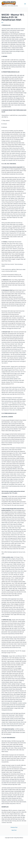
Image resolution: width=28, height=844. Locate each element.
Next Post (14, 830)
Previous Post (14, 827)
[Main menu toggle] (25, 3)
